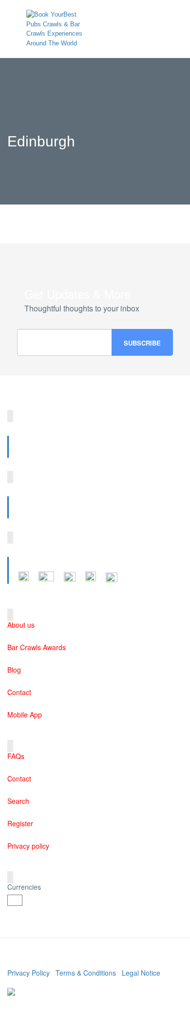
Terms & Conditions (86, 973)
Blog (14, 670)
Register (20, 823)
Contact (19, 692)
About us (21, 625)
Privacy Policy (28, 973)
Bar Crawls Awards (36, 647)
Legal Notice (141, 973)
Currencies (24, 887)
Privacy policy (28, 846)
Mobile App (24, 714)
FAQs (15, 756)
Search (18, 801)
